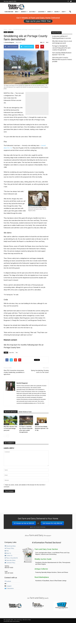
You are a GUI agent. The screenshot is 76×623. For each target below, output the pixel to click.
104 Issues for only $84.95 (52, 523)
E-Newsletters (10, 588)
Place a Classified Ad (12, 558)
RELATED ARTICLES (10, 412)
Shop (63, 11)
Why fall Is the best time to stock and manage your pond (10, 428)
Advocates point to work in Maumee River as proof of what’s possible (62, 59)
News (16, 11)
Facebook (8, 581)
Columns (6, 424)
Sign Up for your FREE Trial (38, 21)
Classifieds (41, 11)
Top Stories (10, 32)
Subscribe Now (9, 11)
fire (17, 352)
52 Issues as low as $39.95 (24, 523)
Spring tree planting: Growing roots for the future (40, 371)
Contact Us (9, 555)
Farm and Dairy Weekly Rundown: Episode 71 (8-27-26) (41, 428)
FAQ (7, 550)
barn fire (11, 352)
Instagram (8, 586)
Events (49, 11)
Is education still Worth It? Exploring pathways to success (61, 37)
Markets (23, 11)
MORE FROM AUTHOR (25, 412)
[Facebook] (68, 1)
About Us (8, 553)
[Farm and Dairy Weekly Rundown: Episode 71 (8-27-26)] (42, 420)
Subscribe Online (10, 560)
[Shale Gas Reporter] (38, 607)
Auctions (32, 11)
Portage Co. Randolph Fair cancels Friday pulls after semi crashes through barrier (61, 48)
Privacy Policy (10, 548)
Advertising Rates (11, 546)
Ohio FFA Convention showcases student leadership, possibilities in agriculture (14, 372)
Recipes (56, 11)
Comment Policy (10, 562)
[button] (70, 11)
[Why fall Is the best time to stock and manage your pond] (10, 420)
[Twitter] (71, 1)
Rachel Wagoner (9, 42)
